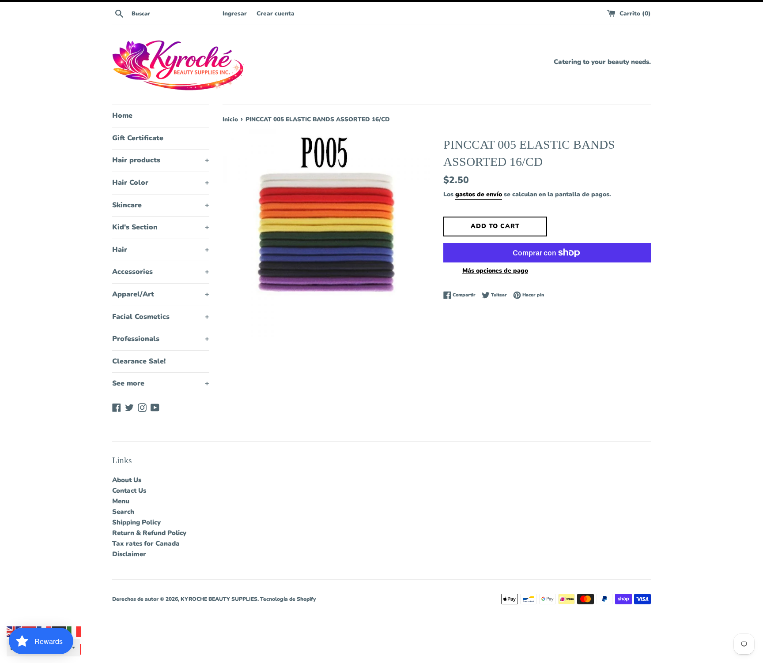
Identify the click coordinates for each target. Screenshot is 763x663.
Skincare (160, 205)
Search (123, 511)
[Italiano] (74, 631)
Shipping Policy (136, 522)
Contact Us (129, 490)
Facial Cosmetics (160, 317)
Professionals (160, 339)
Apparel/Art (160, 294)
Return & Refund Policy (149, 532)
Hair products (160, 160)
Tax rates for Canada (146, 543)
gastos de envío (478, 194)
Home (122, 115)
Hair (160, 250)
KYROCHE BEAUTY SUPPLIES (219, 599)
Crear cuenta (276, 13)
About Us (126, 480)
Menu (120, 501)
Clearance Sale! (139, 361)
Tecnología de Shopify (288, 599)
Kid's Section (160, 227)
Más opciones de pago (495, 270)
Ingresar (235, 13)
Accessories (160, 272)
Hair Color (160, 182)
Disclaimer (129, 554)
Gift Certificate (137, 138)
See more (160, 383)
